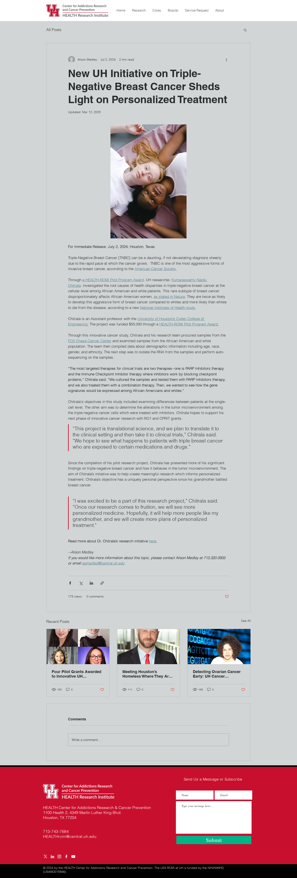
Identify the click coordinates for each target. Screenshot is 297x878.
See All (246, 621)
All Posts (53, 29)
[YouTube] (73, 856)
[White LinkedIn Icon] (52, 856)
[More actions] (226, 59)
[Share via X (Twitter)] (81, 583)
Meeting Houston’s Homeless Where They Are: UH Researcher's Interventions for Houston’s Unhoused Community (147, 673)
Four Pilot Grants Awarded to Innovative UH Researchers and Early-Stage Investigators (76, 673)
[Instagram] (59, 856)
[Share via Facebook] (70, 583)
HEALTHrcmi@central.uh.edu (70, 836)
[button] (138, 10)
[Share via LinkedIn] (91, 583)
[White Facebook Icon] (66, 856)
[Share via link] (102, 583)
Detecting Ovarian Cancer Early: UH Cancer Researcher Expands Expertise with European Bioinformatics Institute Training (217, 673)
